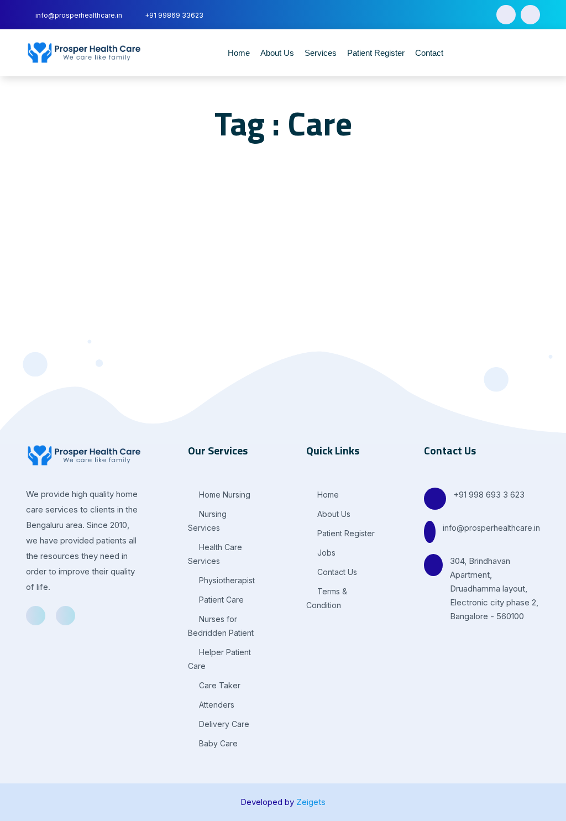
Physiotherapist (226, 580)
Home (239, 52)
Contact (429, 52)
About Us (277, 52)
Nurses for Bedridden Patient (221, 625)
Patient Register (376, 52)
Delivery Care (223, 724)
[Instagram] (530, 14)
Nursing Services (207, 520)
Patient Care (220, 599)
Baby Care (217, 743)
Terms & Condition (326, 598)
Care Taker (218, 685)
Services (321, 52)
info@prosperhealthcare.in (491, 527)
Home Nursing (223, 494)
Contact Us (336, 572)
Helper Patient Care (219, 659)
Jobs (325, 552)
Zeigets (311, 802)
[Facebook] (506, 14)
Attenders (215, 704)
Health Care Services (215, 554)
